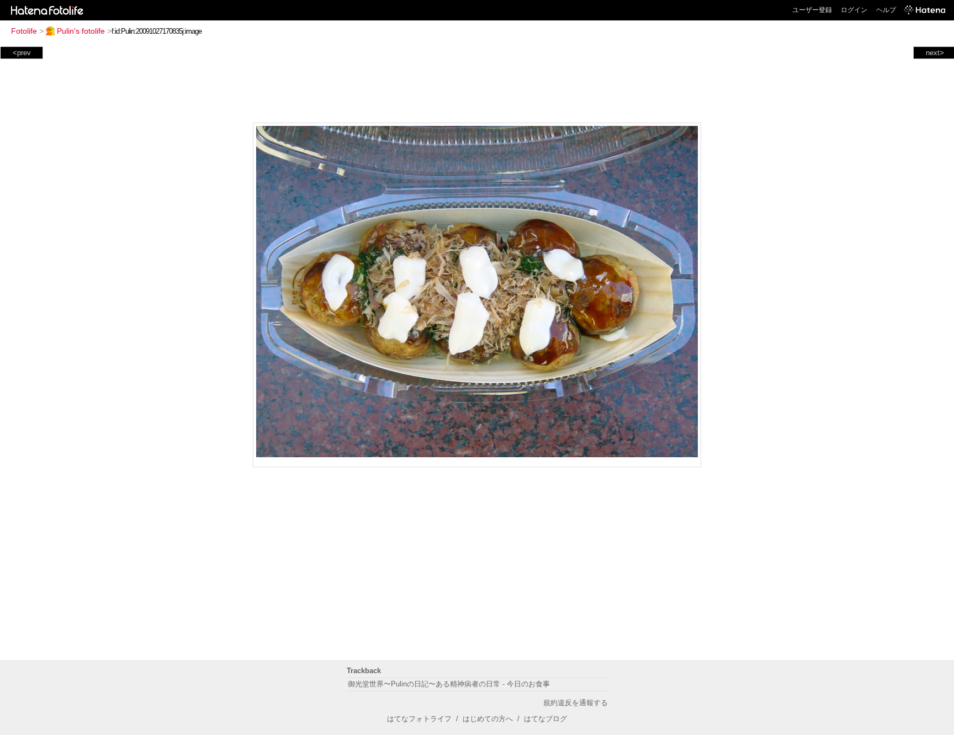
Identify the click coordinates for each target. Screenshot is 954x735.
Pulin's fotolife (81, 31)
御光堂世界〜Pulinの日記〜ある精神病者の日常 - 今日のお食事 (449, 684)
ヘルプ (886, 10)
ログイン (854, 10)
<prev (22, 53)
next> (935, 53)
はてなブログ (545, 719)
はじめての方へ (488, 719)
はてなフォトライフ (419, 719)
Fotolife (24, 31)
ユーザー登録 (812, 10)
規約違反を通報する (575, 703)
